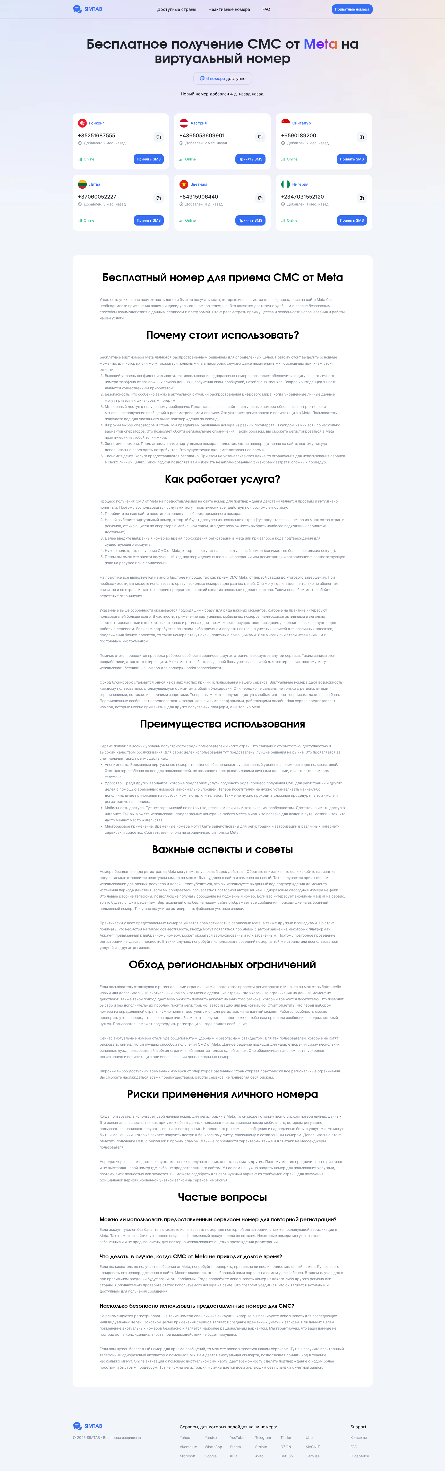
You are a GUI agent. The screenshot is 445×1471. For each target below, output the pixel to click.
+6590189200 (298, 135)
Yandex (211, 1437)
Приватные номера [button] (352, 9)
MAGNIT (313, 1447)
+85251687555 (96, 135)
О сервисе (359, 1456)
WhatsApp (213, 1447)
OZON (285, 1447)
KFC (233, 1456)
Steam (235, 1447)
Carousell (313, 1456)
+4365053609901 (202, 135)
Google (211, 1456)
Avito (259, 1456)
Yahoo (185, 1437)
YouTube (237, 1437)
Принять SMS (149, 159)
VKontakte (188, 1447)
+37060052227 (97, 197)
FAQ (266, 9)
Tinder (285, 1437)
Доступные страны (176, 9)
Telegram (263, 1437)
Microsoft (187, 1456)
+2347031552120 (302, 197)
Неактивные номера (229, 9)
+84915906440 (198, 197)
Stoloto (261, 1447)
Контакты (358, 1437)
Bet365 (286, 1456)
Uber (310, 1437)
